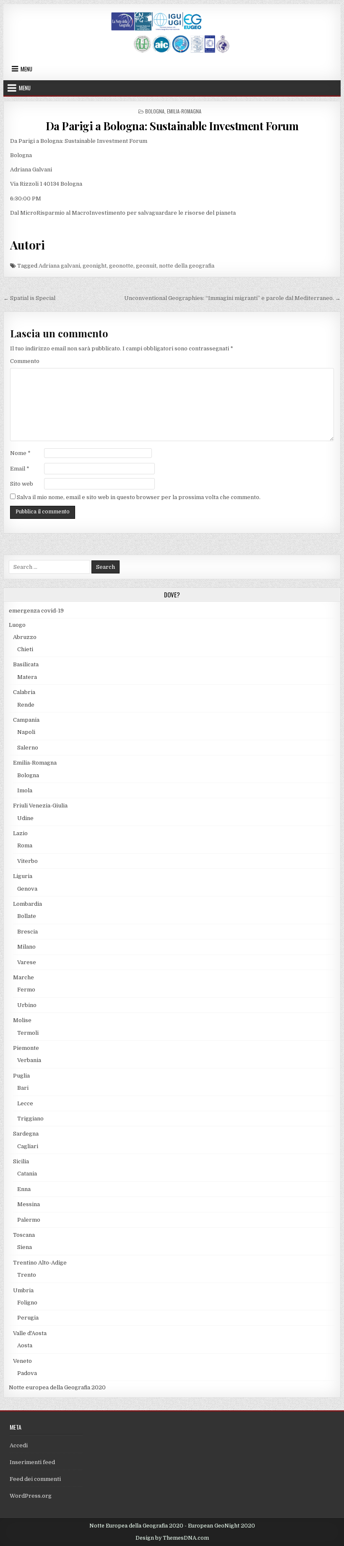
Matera (27, 677)
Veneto (22, 1361)
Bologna (154, 111)
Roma (24, 845)
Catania (27, 1173)
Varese (26, 962)
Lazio (20, 833)
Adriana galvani (59, 266)
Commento (24, 361)
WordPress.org (31, 1496)
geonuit (146, 266)
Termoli (28, 1033)
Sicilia (21, 1161)
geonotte (121, 266)
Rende (25, 705)
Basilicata (26, 664)
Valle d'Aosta (30, 1333)
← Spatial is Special (29, 298)
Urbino (26, 1005)
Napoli (26, 732)
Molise (22, 1020)
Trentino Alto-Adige (40, 1262)
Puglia (21, 1076)
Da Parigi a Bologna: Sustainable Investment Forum (172, 125)
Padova (27, 1373)
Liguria (22, 876)
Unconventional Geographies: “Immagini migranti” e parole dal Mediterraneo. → (232, 298)
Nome (20, 453)
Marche (23, 977)
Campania (26, 720)
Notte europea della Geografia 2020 (57, 1387)
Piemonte (26, 1048)
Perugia (28, 1318)
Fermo (26, 989)
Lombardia (27, 904)
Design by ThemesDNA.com (172, 1538)
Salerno (27, 747)
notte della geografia (186, 266)
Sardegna (26, 1134)
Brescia (27, 931)
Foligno (27, 1302)
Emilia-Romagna (184, 111)
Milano (26, 947)
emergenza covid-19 (36, 610)
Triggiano (30, 1118)
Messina (28, 1204)
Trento (26, 1275)
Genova (27, 889)
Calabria (24, 692)
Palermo (28, 1220)
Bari (23, 1088)
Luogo (17, 625)
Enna (24, 1189)
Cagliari (27, 1146)
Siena (24, 1247)
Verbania (29, 1060)
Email (19, 468)
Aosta (24, 1345)
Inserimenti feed (32, 1462)
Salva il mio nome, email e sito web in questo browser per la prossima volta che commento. (139, 497)
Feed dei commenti (35, 1479)
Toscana (24, 1235)
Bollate (26, 916)
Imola (24, 790)
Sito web (21, 484)
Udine (25, 818)
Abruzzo (24, 637)
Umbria (23, 1290)
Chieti (25, 649)
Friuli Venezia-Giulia (40, 805)
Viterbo (27, 861)
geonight (95, 266)
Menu (26, 69)
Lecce (25, 1103)
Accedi (19, 1445)
